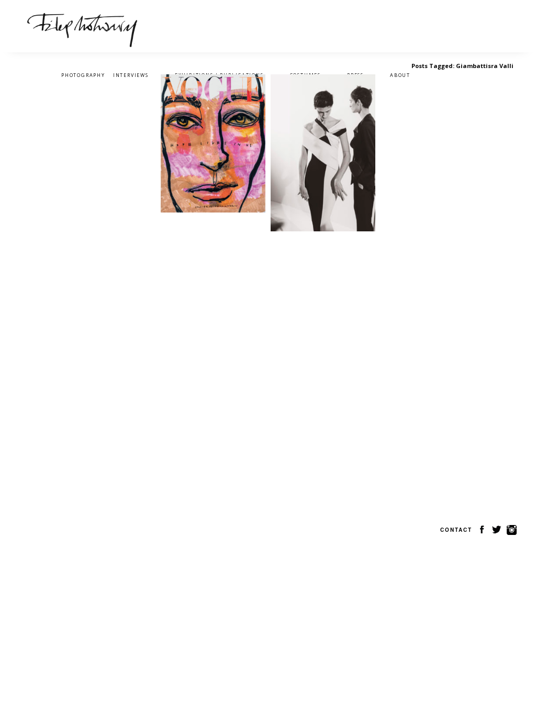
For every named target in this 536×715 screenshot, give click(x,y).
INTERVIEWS (131, 75)
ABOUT (400, 75)
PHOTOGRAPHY (83, 75)
